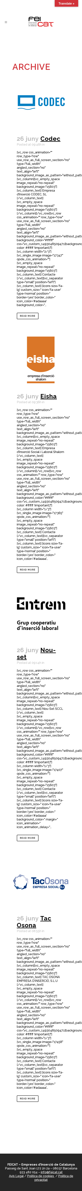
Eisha (48, 396)
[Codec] (41, 102)
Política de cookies (41, 1176)
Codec (50, 138)
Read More (27, 316)
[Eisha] (41, 359)
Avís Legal (16, 1176)
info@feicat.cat (52, 1172)
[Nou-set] (41, 613)
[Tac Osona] (41, 882)
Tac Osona (34, 922)
